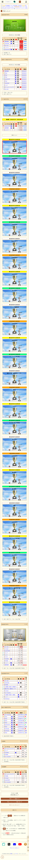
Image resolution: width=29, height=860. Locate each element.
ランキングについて (15, 805)
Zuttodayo (7, 698)
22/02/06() (21, 720)
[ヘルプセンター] (25, 844)
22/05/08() (21, 716)
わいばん (7, 646)
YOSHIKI (7, 658)
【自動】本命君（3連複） (10, 694)
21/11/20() (21, 722)
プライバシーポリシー (14, 848)
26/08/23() (25, 71)
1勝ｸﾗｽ (26, 722)
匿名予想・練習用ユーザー (10, 688)
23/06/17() (21, 718)
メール (16, 853)
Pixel (6, 73)
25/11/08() (21, 714)
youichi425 (7, 650)
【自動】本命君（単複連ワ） (11, 686)
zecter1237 (7, 49)
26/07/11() (21, 724)
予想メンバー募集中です (14, 798)
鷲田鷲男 (7, 41)
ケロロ (6, 656)
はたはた (7, 45)
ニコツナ (7, 47)
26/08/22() (25, 73)
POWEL (6, 660)
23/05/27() (21, 732)
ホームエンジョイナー (9, 87)
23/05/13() (21, 726)
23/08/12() (21, 730)
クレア (6, 652)
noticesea (7, 43)
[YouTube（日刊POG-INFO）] (20, 844)
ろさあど (7, 648)
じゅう (6, 85)
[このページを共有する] (2, 857)
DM (11, 853)
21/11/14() (21, 728)
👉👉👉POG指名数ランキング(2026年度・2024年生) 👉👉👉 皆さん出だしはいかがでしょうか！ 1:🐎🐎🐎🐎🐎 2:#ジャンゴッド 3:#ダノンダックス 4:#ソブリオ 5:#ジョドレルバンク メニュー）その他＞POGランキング (14, 7)
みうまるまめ (8, 692)
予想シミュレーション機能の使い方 (14, 801)
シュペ (6, 662)
